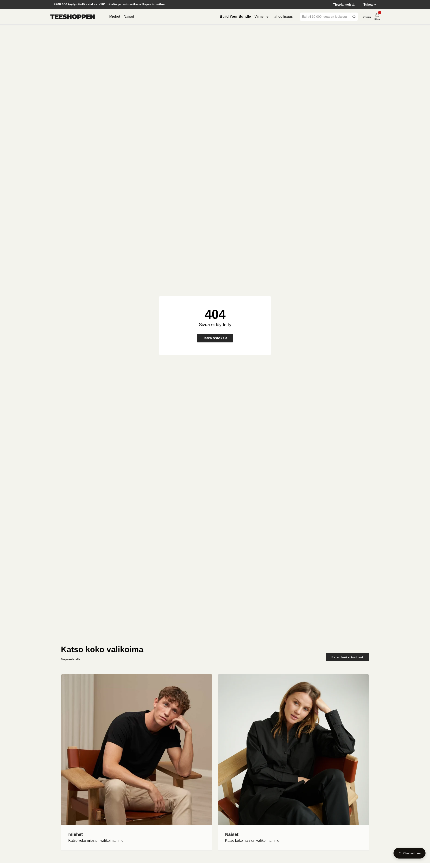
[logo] (72, 16)
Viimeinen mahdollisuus (273, 16)
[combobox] (325, 17)
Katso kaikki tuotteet (347, 657)
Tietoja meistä (344, 4)
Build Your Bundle (235, 16)
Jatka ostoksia (215, 338)
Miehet (114, 16)
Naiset (129, 16)
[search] (354, 17)
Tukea (368, 4)
